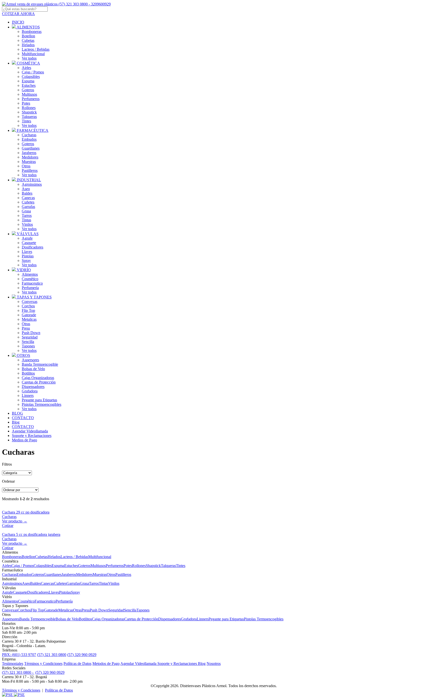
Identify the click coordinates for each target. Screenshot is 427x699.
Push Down (31, 333)
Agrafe (27, 238)
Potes (26, 103)
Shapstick (29, 112)
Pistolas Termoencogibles (41, 404)
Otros (26, 166)
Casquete (29, 243)
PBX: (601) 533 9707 (19, 655)
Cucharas (29, 135)
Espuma (28, 81)
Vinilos (27, 224)
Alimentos (30, 274)
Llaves (27, 251)
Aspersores (30, 360)
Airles (26, 68)
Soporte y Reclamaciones (177, 663)
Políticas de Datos (77, 663)
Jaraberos (29, 153)
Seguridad (30, 337)
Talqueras (29, 116)
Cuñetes (28, 202)
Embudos (29, 139)
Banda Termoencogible (40, 364)
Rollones (29, 108)
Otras (26, 324)
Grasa (26, 211)
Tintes (26, 121)
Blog (202, 663)
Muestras (29, 161)
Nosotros (214, 663)
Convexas (29, 301)
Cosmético (30, 279)
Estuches (29, 85)
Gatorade (29, 315)
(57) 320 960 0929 (81, 655)
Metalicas (29, 319)
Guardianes (31, 148)
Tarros (27, 215)
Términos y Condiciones (43, 663)
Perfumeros (31, 99)
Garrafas (28, 206)
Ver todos (29, 58)
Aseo (26, 189)
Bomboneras (32, 31)
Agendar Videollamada (138, 663)
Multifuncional (33, 54)
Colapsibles (31, 76)
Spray (26, 260)
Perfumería (30, 288)
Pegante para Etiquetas (39, 400)
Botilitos (28, 373)
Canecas (28, 198)
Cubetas (28, 40)
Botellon (28, 36)
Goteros (28, 90)
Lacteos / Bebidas (35, 49)
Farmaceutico (32, 283)
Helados (28, 45)
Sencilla (28, 341)
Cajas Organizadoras (38, 378)
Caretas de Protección (39, 382)
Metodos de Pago (106, 663)
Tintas (26, 220)
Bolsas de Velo (33, 369)
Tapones (28, 346)
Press (26, 328)
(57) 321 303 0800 (51, 655)
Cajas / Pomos (33, 72)
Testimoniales (12, 663)
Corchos (28, 306)
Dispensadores (33, 386)
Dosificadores (32, 247)
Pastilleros (30, 170)
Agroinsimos (32, 184)
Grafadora (30, 391)
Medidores (30, 157)
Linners (28, 395)
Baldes (27, 193)
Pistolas (28, 256)
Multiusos (29, 94)
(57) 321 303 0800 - (18, 672)
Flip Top (28, 310)
